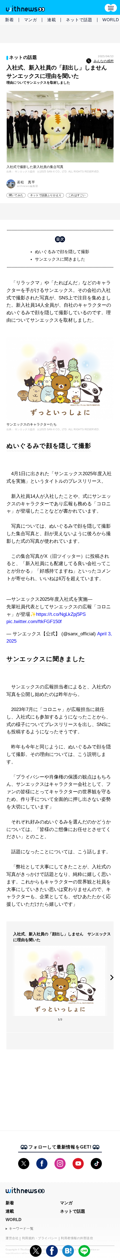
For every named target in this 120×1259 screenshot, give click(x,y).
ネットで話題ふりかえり (45, 195)
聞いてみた (16, 195)
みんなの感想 (103, 61)
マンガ (30, 19)
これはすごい (76, 195)
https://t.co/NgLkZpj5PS (61, 614)
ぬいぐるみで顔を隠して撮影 (62, 251)
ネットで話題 (79, 19)
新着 (9, 19)
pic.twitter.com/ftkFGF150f (34, 621)
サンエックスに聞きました (60, 259)
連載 (51, 19)
